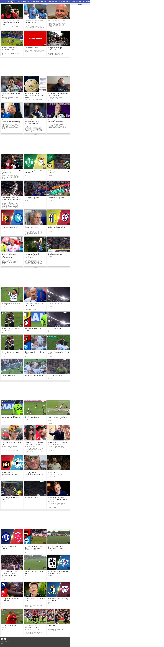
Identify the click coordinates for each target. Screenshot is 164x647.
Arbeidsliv (88, 1)
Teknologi (45, 1)
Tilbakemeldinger (5, 644)
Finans (49, 1)
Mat (77, 1)
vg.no (44, 44)
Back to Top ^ (65, 638)
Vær (31, 1)
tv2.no (21, 116)
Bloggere (73, 1)
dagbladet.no (43, 223)
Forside (8, 1)
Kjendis (83, 1)
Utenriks (24, 1)
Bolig (67, 1)
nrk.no (21, 194)
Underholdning (54, 1)
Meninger (63, 1)
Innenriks (20, 1)
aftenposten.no (42, 17)
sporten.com (43, 116)
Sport (34, 1)
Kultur (70, 1)
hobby (80, 1)
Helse (59, 1)
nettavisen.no (20, 17)
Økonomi (37, 1)
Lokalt (28, 1)
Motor (41, 1)
